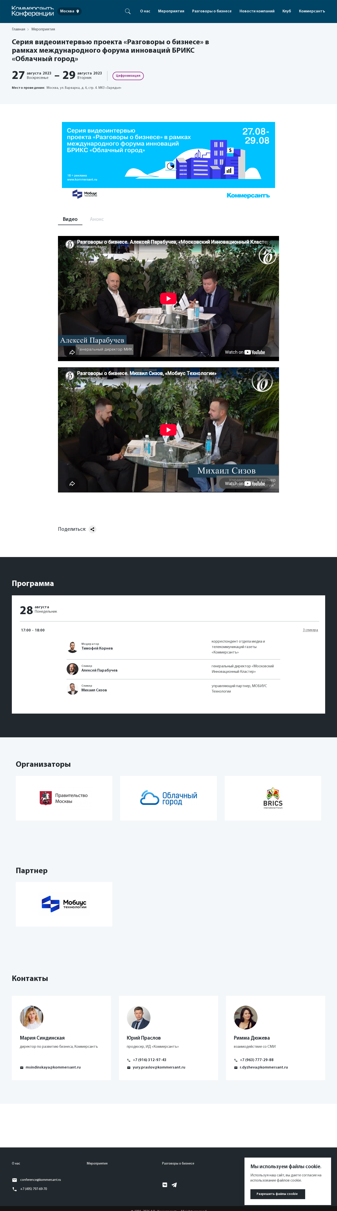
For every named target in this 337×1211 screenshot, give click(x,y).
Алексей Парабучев (99, 671)
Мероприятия (171, 11)
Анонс (97, 219)
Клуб (286, 11)
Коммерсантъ (312, 11)
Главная (18, 29)
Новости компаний (257, 11)
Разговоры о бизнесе (212, 11)
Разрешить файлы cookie (277, 1194)
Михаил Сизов (94, 690)
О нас (145, 11)
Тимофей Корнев (97, 649)
